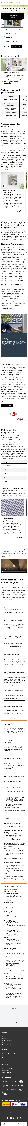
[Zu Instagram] (11, 1118)
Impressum (4, 1038)
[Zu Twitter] (17, 1118)
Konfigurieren (8, 405)
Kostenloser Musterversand (8, 1053)
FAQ (3, 1042)
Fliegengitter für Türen (13, 162)
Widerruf (4, 1059)
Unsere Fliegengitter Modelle (12, 72)
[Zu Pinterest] (20, 1118)
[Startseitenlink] (14, 2)
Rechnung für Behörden (7, 1044)
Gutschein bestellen (6, 1072)
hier (12, 391)
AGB (3, 1036)
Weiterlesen (14, 615)
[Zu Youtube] (14, 1118)
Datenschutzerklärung (7, 1040)
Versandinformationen (7, 1055)
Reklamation (5, 1057)
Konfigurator (10, 781)
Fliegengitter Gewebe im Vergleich (13, 79)
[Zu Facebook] (8, 1118)
